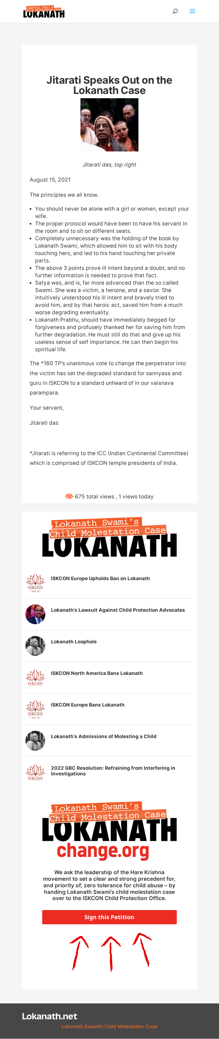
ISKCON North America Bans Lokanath (97, 673)
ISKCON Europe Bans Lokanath (88, 705)
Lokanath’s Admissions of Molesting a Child (104, 736)
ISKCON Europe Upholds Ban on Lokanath (100, 578)
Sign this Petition (109, 917)
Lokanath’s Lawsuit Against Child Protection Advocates (118, 610)
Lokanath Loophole (74, 641)
